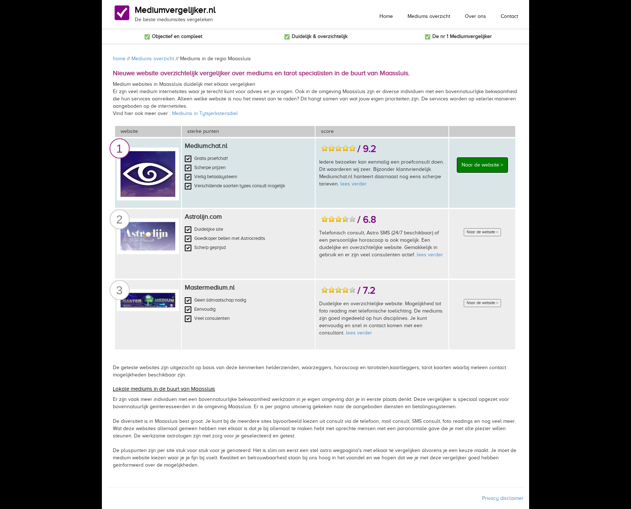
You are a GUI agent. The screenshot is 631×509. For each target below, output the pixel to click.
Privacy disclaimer (503, 498)
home (119, 58)
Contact (509, 16)
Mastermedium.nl (210, 287)
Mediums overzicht (429, 16)
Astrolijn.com (203, 216)
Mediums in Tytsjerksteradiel (205, 113)
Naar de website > (482, 165)
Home (386, 16)
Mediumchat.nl (206, 145)
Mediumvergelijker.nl (175, 10)
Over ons (475, 16)
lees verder (353, 184)
